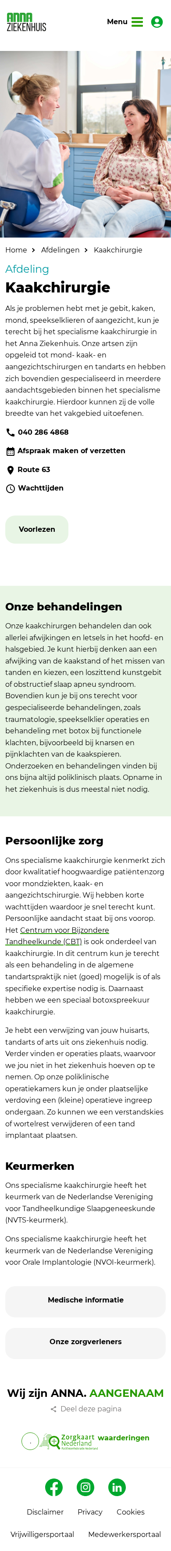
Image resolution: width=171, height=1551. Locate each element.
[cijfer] (68, 1441)
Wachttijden (41, 488)
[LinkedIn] (117, 1487)
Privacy (90, 1512)
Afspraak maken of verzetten (71, 451)
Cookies (131, 1512)
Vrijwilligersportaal (42, 1534)
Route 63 (34, 469)
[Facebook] (54, 1487)
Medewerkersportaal (124, 1534)
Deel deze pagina (91, 1409)
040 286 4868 (43, 432)
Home (16, 250)
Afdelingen (60, 250)
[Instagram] (85, 1487)
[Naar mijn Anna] (157, 22)
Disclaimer (45, 1512)
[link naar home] (26, 22)
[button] (37, 530)
